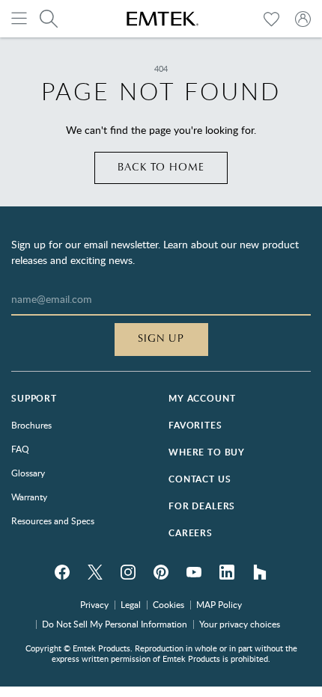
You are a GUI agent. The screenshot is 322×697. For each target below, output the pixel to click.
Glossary (28, 473)
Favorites (195, 425)
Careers (190, 532)
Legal (131, 604)
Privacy (94, 604)
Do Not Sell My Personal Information (114, 624)
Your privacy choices (239, 624)
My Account (201, 398)
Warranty (29, 497)
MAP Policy (219, 604)
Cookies (168, 604)
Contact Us (199, 479)
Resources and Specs (52, 520)
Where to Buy (206, 452)
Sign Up (161, 339)
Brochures (31, 425)
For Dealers (201, 506)
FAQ (20, 449)
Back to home (161, 167)
